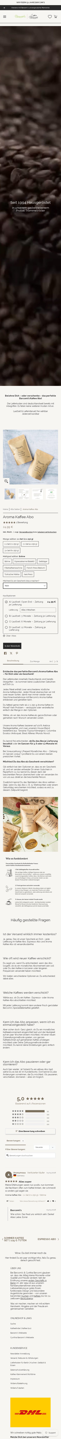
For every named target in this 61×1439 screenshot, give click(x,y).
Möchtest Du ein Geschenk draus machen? (21, 581)
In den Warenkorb (12, 646)
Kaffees (37, 1296)
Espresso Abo (47, 1239)
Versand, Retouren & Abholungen (24, 1358)
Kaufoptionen (9, 596)
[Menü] (4, 16)
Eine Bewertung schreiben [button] (32, 1131)
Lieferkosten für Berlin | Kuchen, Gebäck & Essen (28, 1364)
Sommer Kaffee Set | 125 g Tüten (15, 1239)
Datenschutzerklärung (19, 1370)
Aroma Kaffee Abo (13, 1195)
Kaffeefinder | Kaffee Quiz (20, 1328)
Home (5, 509)
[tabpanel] (30, 729)
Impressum (15, 1379)
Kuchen (25, 1296)
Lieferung (13, 610)
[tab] (13, 661)
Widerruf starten (17, 1388)
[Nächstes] (55, 661)
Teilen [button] (11, 1201)
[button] (55, 16)
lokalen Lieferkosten (46, 532)
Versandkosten (26, 532)
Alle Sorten (15, 509)
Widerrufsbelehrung (18, 1383)
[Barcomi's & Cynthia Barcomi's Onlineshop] (26, 17)
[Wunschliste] (50, 16)
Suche (13, 1324)
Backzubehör (26, 1298)
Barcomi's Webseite (18, 1333)
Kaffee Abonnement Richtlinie (22, 1374)
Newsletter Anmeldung (20, 1354)
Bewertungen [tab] (13, 1141)
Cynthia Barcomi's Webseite (22, 1337)
